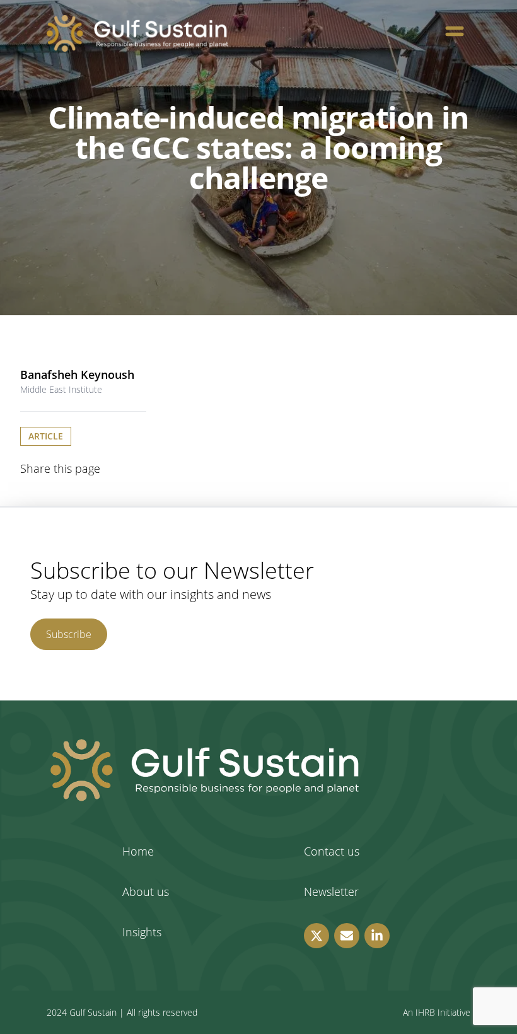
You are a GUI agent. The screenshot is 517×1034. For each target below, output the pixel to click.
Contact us (331, 851)
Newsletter (331, 891)
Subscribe (68, 634)
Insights (141, 931)
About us (145, 891)
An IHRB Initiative (436, 1012)
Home (138, 851)
